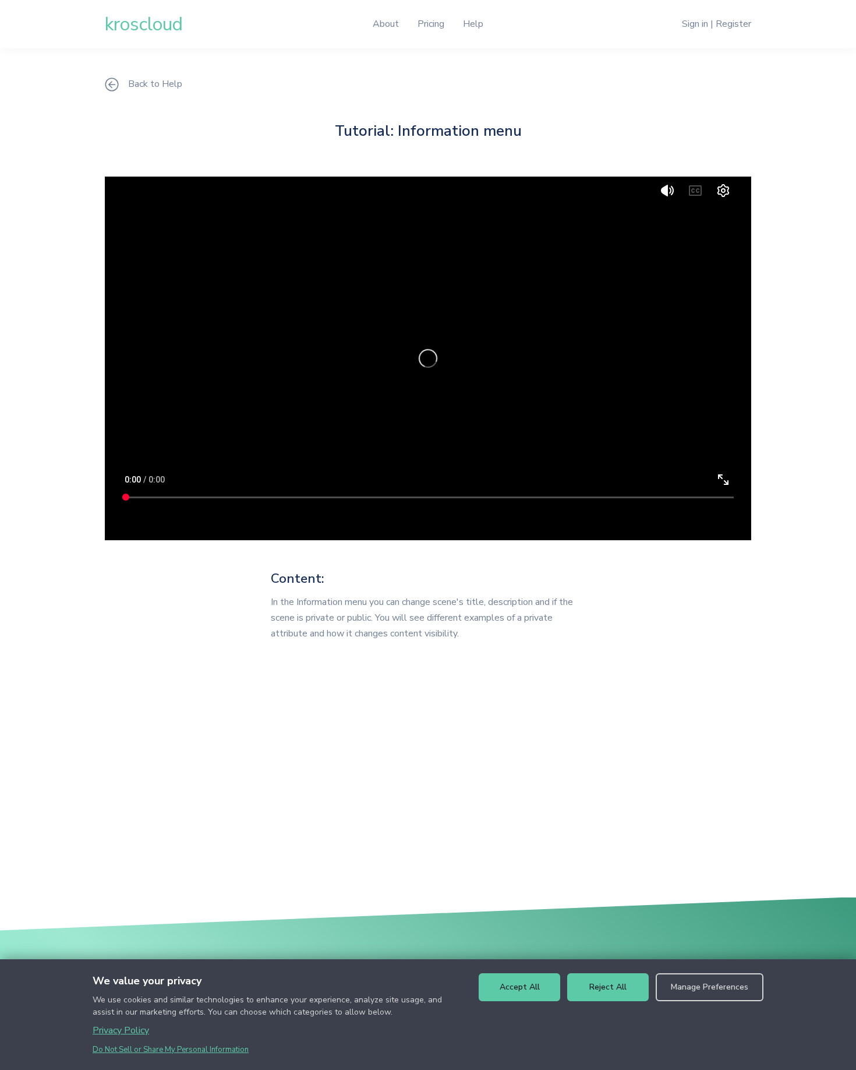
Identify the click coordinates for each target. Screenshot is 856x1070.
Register (733, 23)
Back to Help (155, 84)
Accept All (520, 986)
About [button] (386, 23)
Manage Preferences (709, 986)
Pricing (431, 23)
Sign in (695, 23)
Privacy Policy (121, 1030)
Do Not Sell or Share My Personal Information (171, 1049)
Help (473, 23)
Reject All (608, 986)
